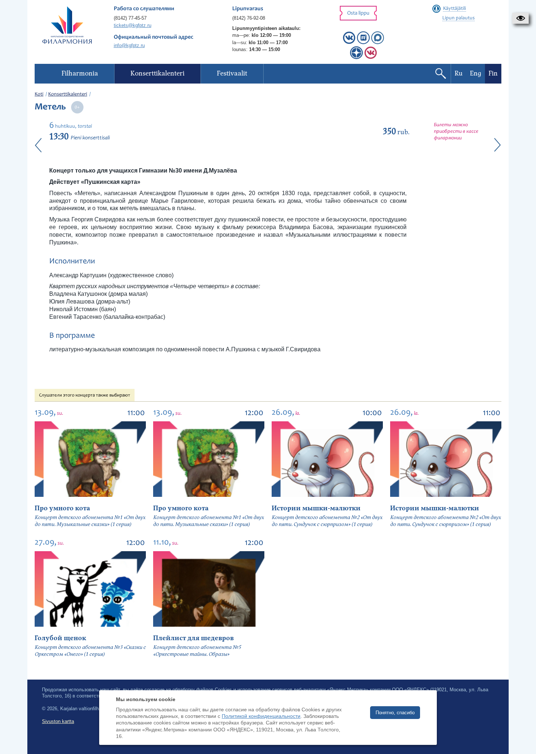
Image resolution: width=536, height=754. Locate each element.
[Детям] (370, 57)
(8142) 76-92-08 (248, 18)
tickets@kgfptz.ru (132, 25)
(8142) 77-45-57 (130, 18)
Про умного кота (62, 508)
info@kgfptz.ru (129, 45)
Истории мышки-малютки (316, 508)
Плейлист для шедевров (193, 638)
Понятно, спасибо (395, 712)
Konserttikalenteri (67, 94)
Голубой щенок (60, 638)
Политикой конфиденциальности (261, 716)
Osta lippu (358, 13)
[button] (520, 18)
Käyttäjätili (454, 8)
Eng (475, 73)
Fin (493, 73)
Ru (459, 73)
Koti (39, 94)
